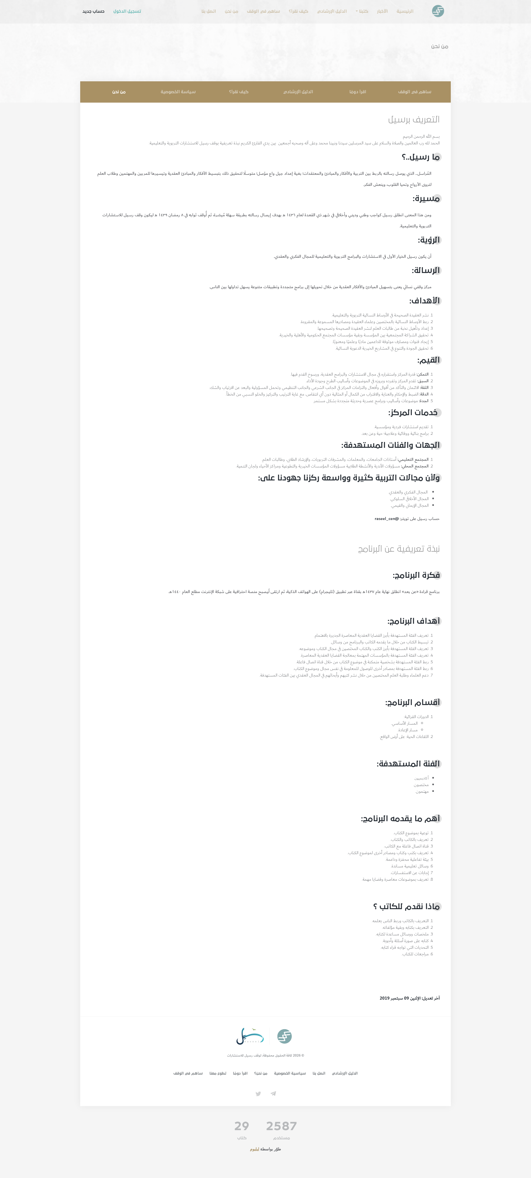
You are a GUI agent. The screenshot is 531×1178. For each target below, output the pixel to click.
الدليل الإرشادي (332, 11)
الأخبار (382, 11)
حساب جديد (93, 11)
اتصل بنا (208, 11)
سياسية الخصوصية (290, 1073)
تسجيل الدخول (127, 11)
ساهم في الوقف (263, 11)
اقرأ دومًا (357, 92)
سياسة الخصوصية (178, 92)
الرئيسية (405, 11)
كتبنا (363, 11)
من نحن (231, 11)
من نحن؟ (260, 1073)
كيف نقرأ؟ (298, 11)
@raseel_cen (387, 518)
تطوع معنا (217, 1073)
